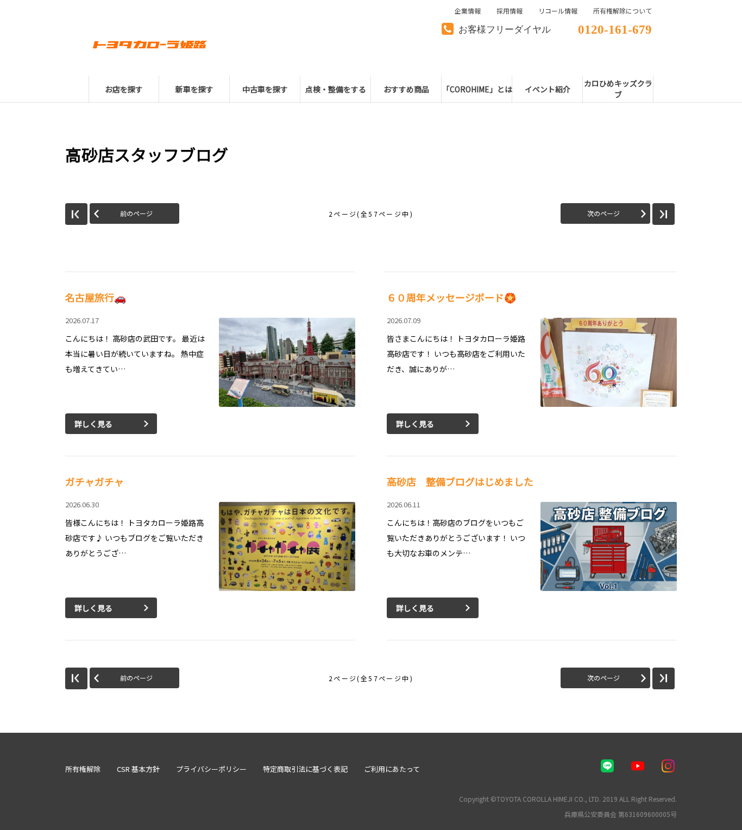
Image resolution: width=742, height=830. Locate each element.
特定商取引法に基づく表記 (305, 769)
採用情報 (509, 11)
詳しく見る (93, 423)
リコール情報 (557, 11)
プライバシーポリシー (211, 769)
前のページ (136, 213)
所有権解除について (622, 11)
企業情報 (468, 11)
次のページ (603, 213)
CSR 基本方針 (138, 769)
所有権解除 (82, 769)
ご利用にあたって (392, 769)
